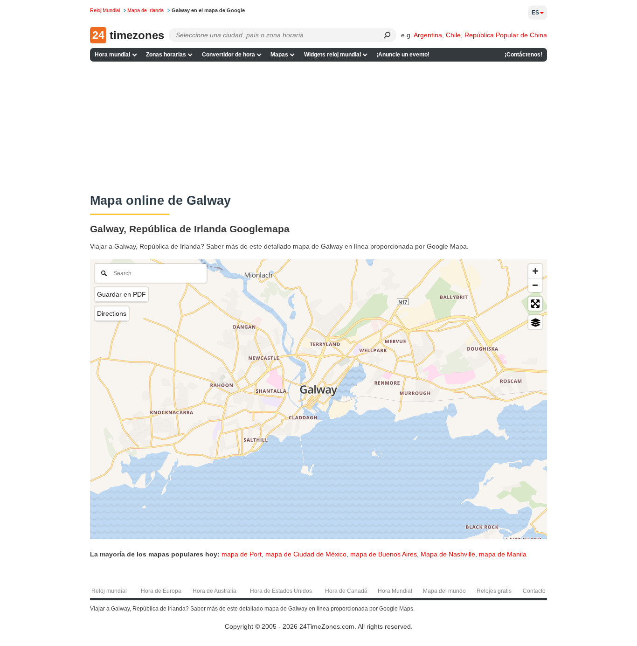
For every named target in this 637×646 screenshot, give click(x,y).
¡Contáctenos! (523, 54)
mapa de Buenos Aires (383, 554)
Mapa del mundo (444, 591)
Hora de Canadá (346, 591)
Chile (453, 35)
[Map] (318, 399)
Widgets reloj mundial (332, 54)
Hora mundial (112, 54)
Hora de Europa (161, 591)
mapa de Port (242, 554)
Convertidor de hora (228, 54)
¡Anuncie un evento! (402, 54)
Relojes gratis (494, 591)
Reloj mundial (109, 591)
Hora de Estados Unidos (281, 591)
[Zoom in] (535, 271)
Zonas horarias (166, 54)
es (535, 12)
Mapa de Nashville (448, 554)
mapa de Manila (502, 554)
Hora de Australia (214, 591)
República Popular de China (505, 35)
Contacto (534, 591)
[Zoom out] (535, 285)
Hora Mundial (395, 591)
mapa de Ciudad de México (305, 554)
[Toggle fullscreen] (535, 304)
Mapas (279, 54)
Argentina (428, 35)
